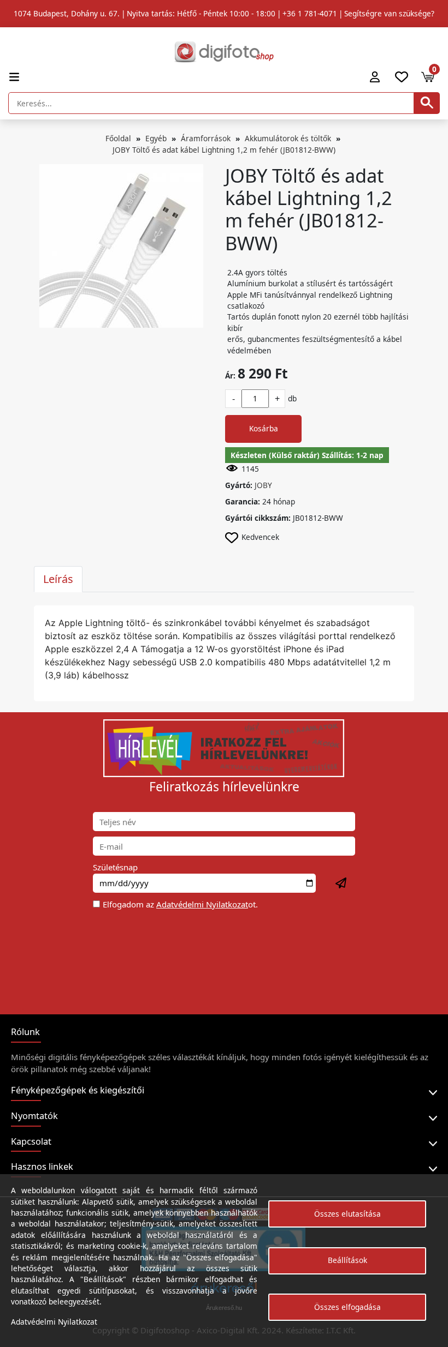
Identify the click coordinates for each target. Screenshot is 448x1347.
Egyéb (156, 138)
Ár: (230, 375)
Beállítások (347, 1260)
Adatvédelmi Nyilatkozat (202, 904)
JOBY (263, 485)
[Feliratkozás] (341, 883)
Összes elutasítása (347, 1213)
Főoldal (118, 138)
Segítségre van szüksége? (389, 13)
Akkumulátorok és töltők (288, 138)
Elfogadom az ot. (180, 904)
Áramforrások (206, 138)
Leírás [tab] (58, 579)
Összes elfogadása (347, 1307)
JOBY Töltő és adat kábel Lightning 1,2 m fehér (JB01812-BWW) (224, 150)
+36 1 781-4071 (309, 13)
